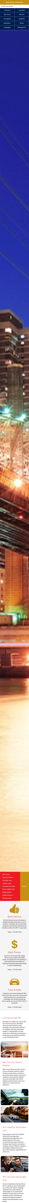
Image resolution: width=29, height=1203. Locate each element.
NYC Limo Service (8, 6)
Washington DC (22, 27)
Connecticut (7, 10)
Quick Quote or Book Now (14, 2)
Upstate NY (22, 19)
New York (21, 14)
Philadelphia (7, 27)
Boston (22, 23)
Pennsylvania (7, 19)
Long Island (22, 10)
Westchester (7, 23)
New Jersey (7, 14)
